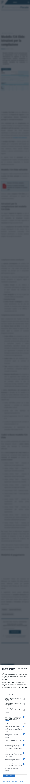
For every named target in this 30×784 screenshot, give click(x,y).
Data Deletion (6, 781)
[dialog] (15, 724)
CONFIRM (9, 775)
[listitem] (15, 695)
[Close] (27, 668)
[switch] (24, 699)
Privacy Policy (23, 781)
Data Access (15, 781)
